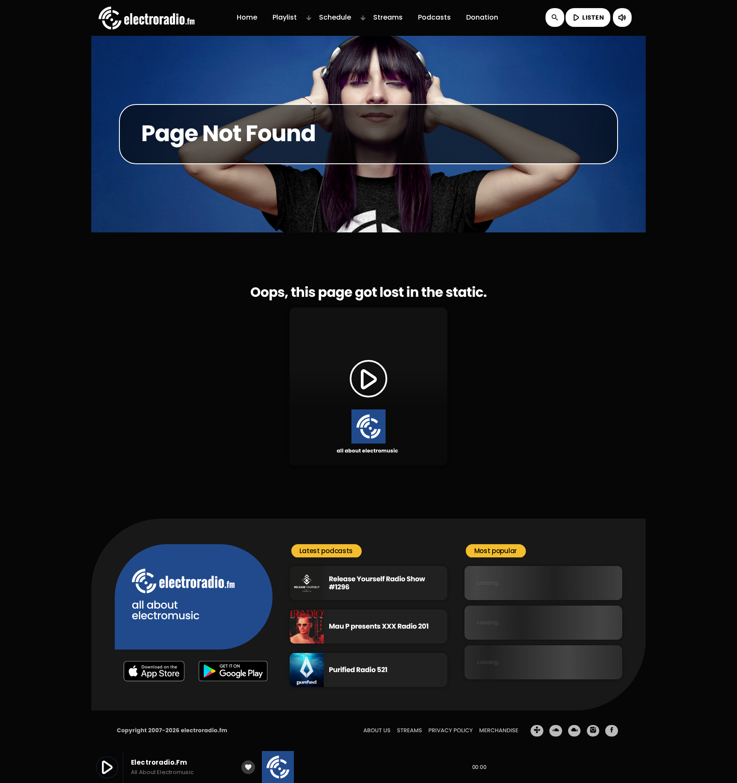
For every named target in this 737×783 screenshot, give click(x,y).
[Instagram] (593, 731)
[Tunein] (537, 731)
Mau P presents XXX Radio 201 (379, 626)
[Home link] (146, 17)
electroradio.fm (204, 730)
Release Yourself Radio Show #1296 (377, 583)
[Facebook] (611, 731)
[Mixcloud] (574, 731)
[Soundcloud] (555, 731)
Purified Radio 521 (358, 670)
